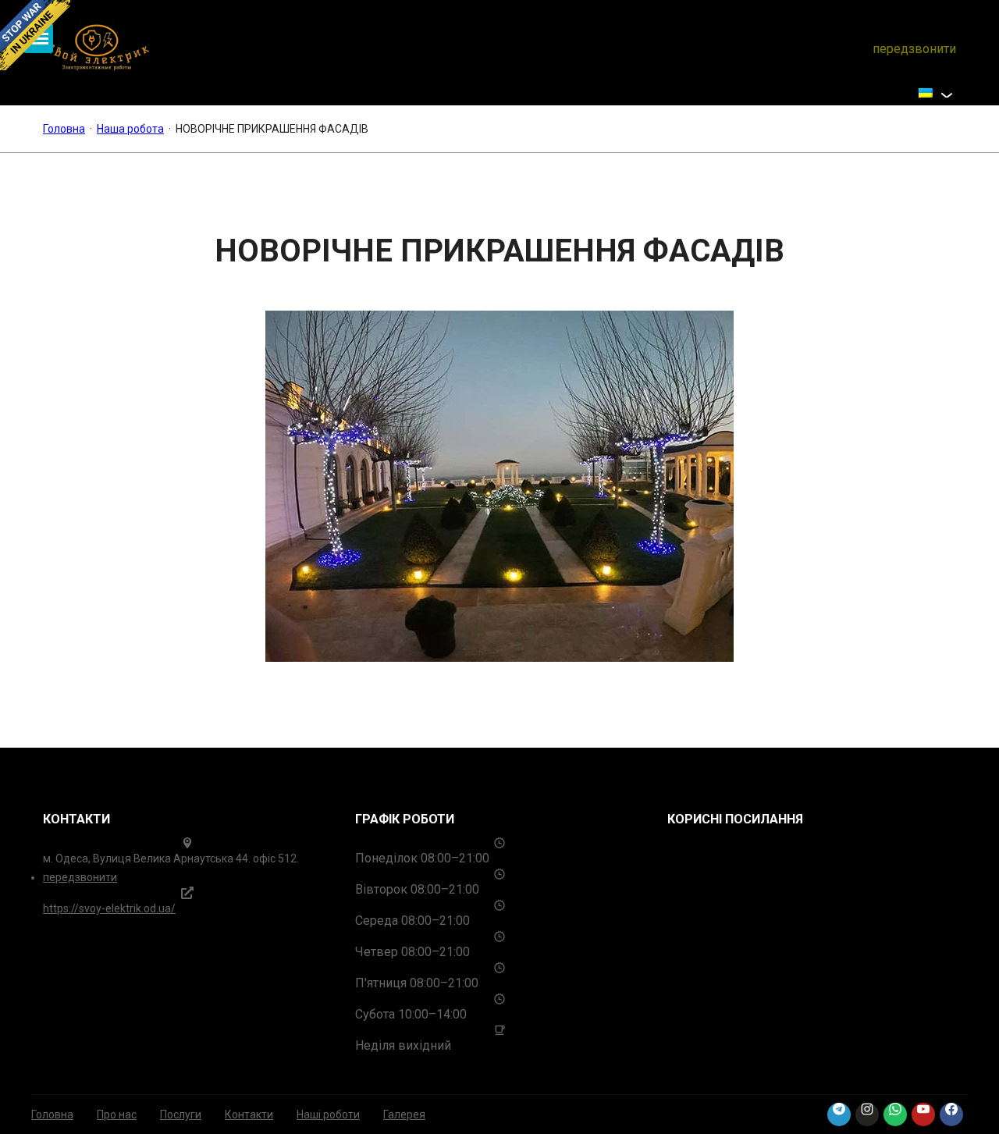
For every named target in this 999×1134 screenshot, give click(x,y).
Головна (52, 1114)
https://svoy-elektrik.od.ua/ (109, 908)
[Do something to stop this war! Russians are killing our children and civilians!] (35, 35)
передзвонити (914, 48)
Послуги (180, 1114)
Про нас (117, 1114)
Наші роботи (328, 1114)
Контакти (249, 1114)
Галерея (404, 1114)
